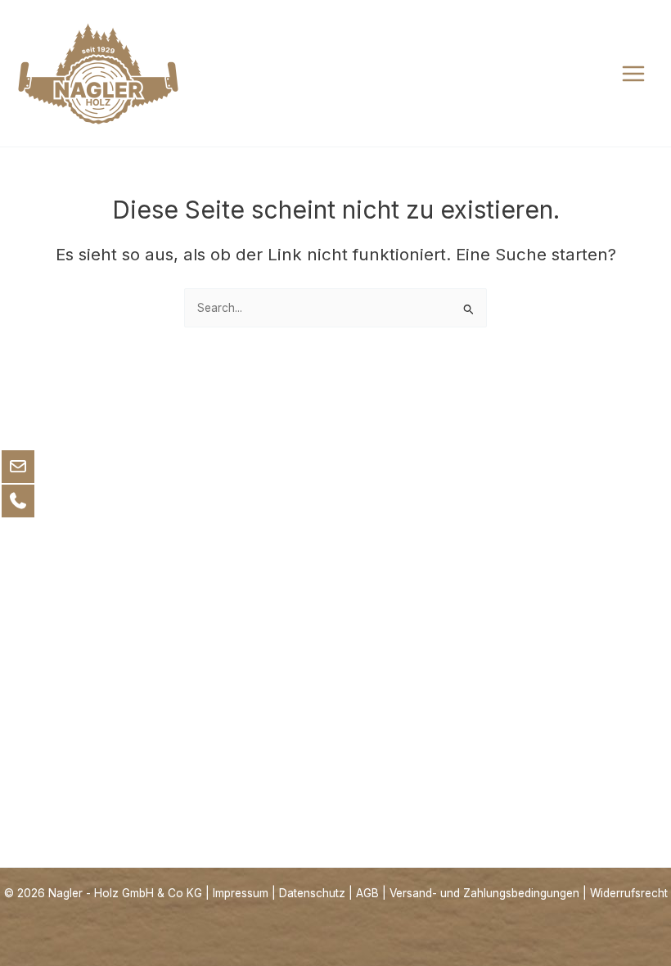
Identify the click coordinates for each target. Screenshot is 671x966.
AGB (367, 893)
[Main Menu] (634, 73)
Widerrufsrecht (629, 893)
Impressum (240, 893)
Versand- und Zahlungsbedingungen (484, 893)
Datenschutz (312, 893)
